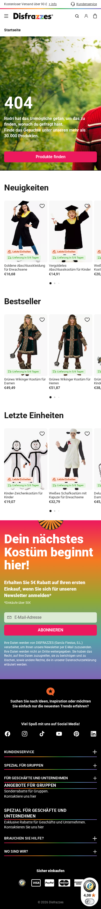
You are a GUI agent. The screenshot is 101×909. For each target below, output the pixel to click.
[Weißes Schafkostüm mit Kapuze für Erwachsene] (70, 459)
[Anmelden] (86, 16)
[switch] (89, 901)
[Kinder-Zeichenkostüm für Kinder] (25, 459)
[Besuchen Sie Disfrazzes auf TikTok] (42, 733)
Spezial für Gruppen (23, 765)
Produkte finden (51, 156)
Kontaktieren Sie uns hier (24, 827)
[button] (50, 283)
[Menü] (6, 16)
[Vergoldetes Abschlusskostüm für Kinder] (70, 231)
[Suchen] (77, 16)
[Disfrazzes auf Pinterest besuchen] (76, 733)
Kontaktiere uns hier (20, 796)
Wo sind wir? (16, 851)
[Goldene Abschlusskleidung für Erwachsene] (25, 231)
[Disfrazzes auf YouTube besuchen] (59, 733)
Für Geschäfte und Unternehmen (36, 778)
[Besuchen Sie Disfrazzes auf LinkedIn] (93, 733)
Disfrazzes (56, 902)
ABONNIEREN (50, 630)
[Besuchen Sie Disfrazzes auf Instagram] (24, 733)
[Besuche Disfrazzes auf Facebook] (7, 733)
